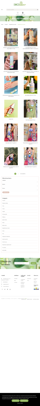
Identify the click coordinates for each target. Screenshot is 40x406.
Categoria (4, 180)
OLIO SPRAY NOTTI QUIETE (31, 166)
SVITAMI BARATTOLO (30, 120)
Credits (26, 298)
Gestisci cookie (20, 403)
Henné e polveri (5, 239)
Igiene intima (4, 219)
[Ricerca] (37, 9)
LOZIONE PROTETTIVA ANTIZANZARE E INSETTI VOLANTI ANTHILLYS (30, 48)
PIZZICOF (11, 119)
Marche (3, 184)
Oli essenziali (4, 214)
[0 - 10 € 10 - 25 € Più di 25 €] (20, 190)
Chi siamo (15, 278)
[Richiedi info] (12, 36)
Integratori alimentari (6, 236)
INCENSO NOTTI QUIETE (11, 142)
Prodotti (6, 24)
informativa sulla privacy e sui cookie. (30, 397)
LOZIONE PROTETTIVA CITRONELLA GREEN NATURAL (30, 72)
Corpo (3, 208)
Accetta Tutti (24, 400)
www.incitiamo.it (6, 286)
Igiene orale (4, 225)
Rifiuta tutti (15, 400)
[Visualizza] (9, 36)
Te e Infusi (4, 247)
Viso (3, 233)
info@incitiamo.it (6, 284)
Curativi (3, 200)
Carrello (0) (17, 14)
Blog (15, 280)
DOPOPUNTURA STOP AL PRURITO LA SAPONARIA (11, 96)
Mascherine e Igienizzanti (6, 244)
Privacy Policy (29, 299)
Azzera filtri (5, 192)
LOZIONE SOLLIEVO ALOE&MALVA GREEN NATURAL (11, 72)
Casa (3, 205)
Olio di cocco (4, 241)
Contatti (15, 282)
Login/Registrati (23, 14)
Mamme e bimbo (5, 203)
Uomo (3, 230)
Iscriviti (33, 263)
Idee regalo (4, 250)
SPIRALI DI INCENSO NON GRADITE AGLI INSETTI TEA (11, 48)
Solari (3, 222)
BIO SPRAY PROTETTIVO (30, 95)
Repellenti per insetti (12, 24)
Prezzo (3, 188)
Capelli (3, 211)
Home (2, 24)
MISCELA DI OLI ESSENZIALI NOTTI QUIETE (11, 167)
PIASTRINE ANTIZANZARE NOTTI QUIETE (30, 143)
